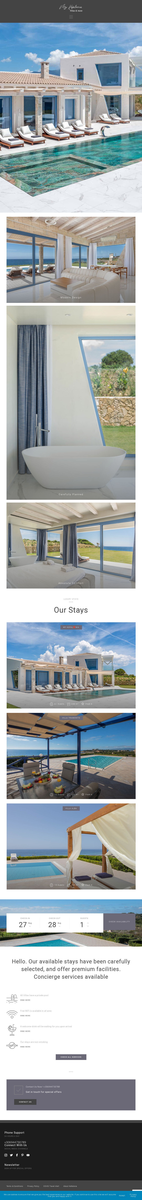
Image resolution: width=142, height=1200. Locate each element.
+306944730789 (52, 1087)
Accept (122, 1195)
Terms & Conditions (15, 1186)
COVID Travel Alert (51, 1186)
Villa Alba (71, 808)
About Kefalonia (70, 1186)
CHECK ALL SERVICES (71, 1057)
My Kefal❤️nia (71, 627)
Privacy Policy (33, 1186)
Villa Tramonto (71, 718)
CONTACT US (25, 1102)
